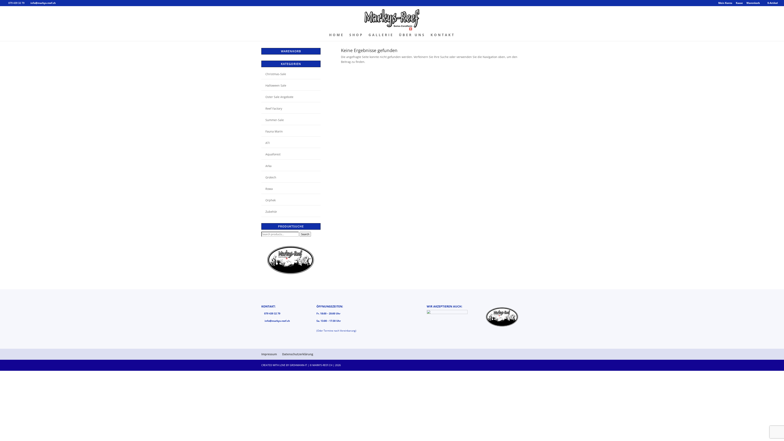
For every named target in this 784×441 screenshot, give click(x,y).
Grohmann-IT (298, 365)
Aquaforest (273, 154)
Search (305, 234)
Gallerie (381, 35)
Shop (356, 35)
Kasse (739, 3)
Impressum (269, 354)
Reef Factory (273, 108)
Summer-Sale (274, 120)
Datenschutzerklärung (297, 354)
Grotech (270, 177)
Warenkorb (753, 3)
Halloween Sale (275, 85)
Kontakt (443, 35)
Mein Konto (725, 3)
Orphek (270, 200)
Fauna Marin (274, 131)
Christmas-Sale (275, 74)
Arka (268, 166)
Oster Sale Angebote (279, 97)
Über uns (412, 35)
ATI (267, 143)
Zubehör (271, 212)
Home (336, 35)
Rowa (269, 189)
